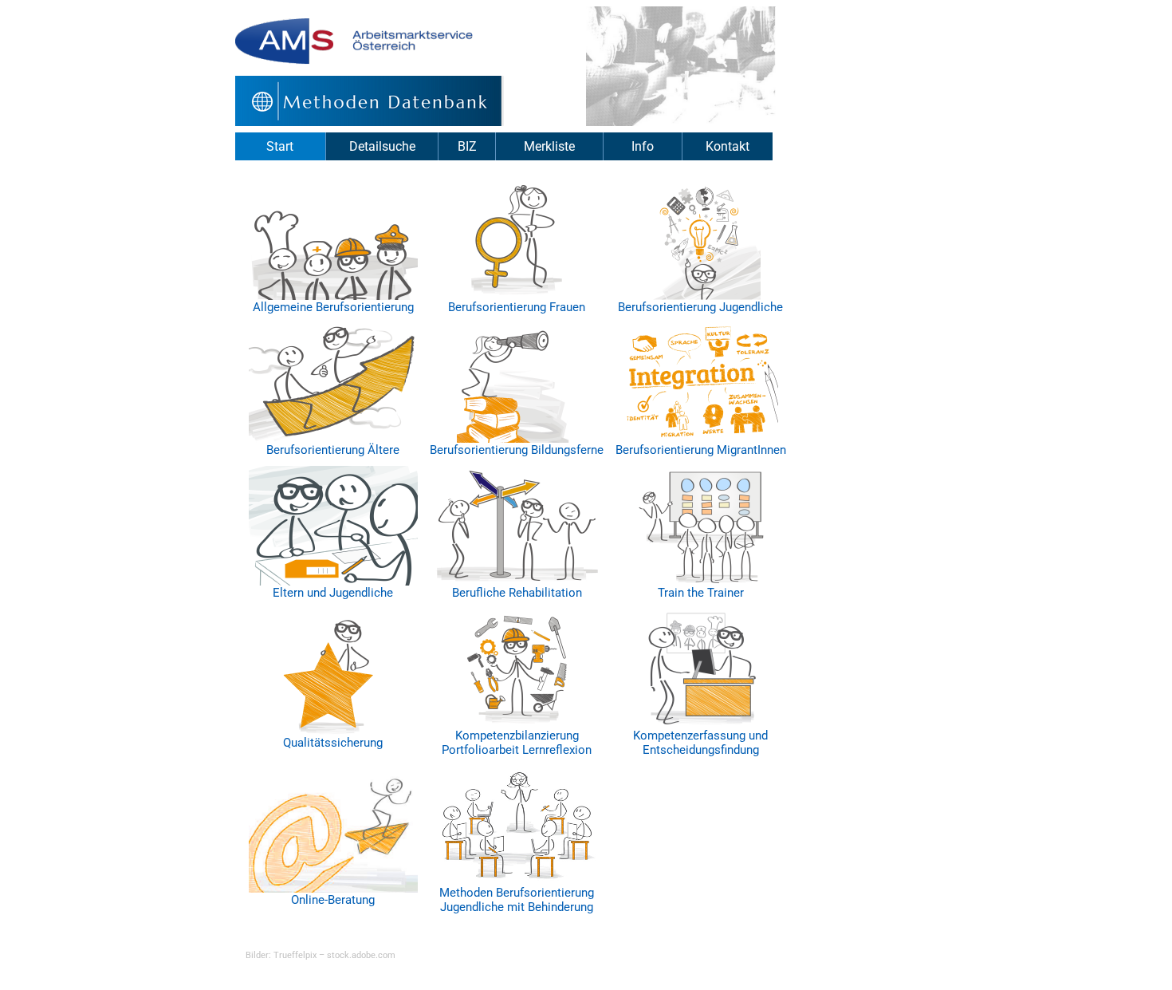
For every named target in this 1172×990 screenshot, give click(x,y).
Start (279, 146)
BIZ (467, 146)
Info (642, 146)
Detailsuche (382, 146)
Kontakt (727, 146)
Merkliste (549, 146)
